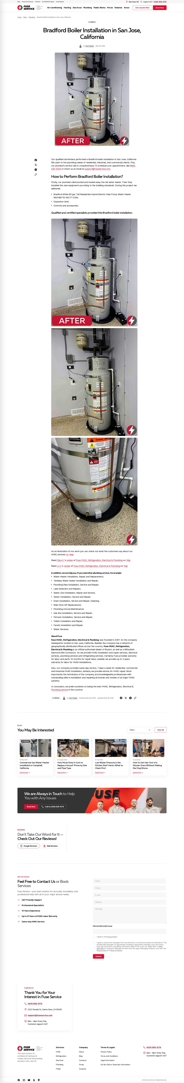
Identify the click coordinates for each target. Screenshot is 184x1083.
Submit (98, 956)
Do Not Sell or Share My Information (115, 1065)
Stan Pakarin (90, 46)
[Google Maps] (39, 1080)
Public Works (99, 7)
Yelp (128, 560)
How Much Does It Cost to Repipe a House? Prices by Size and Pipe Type (72, 765)
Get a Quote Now (142, 8)
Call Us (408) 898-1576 (54, 807)
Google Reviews (30, 846)
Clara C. (60, 560)
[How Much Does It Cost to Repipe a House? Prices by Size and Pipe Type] (73, 748)
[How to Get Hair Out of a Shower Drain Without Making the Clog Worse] (148, 748)
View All (160, 730)
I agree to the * (107, 937)
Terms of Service (116, 950)
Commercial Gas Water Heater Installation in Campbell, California (34, 765)
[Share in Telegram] (35, 169)
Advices (62, 741)
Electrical (77, 7)
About (81, 1052)
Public (58, 1069)
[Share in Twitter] (35, 165)
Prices (110, 7)
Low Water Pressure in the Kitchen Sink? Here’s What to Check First (109, 765)
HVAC (58, 1052)
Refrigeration (61, 1056)
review (70, 560)
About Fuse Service (27, 1)
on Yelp (69, 554)
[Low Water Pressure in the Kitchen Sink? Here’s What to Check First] (111, 748)
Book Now (160, 8)
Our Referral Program (48, 1)
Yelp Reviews (52, 846)
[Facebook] (18, 1080)
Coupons (82, 1069)
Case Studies (60, 1)
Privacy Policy (112, 937)
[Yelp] (34, 1080)
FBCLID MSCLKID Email (102, 926)
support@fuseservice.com (97, 169)
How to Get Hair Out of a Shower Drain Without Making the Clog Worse (147, 765)
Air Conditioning (54, 7)
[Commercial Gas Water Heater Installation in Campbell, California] (35, 748)
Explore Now (24, 772)
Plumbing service (59, 689)
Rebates (118, 7)
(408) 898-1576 (160, 2)
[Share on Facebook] (35, 160)
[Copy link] (35, 174)
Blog (18, 1)
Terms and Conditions (109, 1056)
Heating (67, 7)
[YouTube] (29, 1080)
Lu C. (59, 566)
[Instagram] (24, 1080)
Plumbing (87, 7)
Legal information (107, 1060)
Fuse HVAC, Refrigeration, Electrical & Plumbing (99, 560)
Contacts (37, 1)
